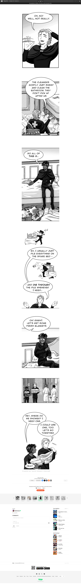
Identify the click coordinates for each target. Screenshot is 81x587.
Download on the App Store (47, 568)
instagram (39, 574)
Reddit (49, 480)
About (18, 576)
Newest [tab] (17, 526)
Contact (56, 576)
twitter (42, 574)
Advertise (34, 576)
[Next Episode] (43, 1)
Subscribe (74, 1)
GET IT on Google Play (39, 568)
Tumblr (47, 480)
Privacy (31, 576)
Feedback (21, 576)
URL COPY (79, 1)
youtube (44, 574)
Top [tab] (13, 526)
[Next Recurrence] (67, 498)
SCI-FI (66, 508)
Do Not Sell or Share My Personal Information (44, 576)
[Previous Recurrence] (13, 498)
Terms (27, 576)
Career (53, 576)
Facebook (76, 1)
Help (24, 576)
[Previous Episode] (38, 1)
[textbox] (31, 518)
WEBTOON (2, 1)
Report (65, 480)
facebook (37, 574)
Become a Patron (40, 490)
